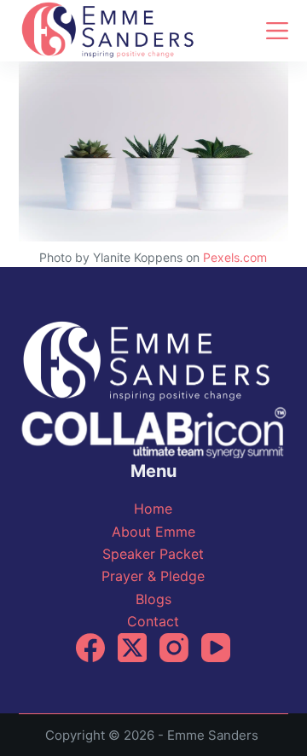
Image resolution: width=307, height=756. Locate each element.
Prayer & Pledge (153, 575)
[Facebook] (90, 647)
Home (153, 508)
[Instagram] (173, 647)
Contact (153, 621)
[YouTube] (215, 647)
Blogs (153, 599)
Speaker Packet (153, 553)
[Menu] (277, 31)
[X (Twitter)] (132, 647)
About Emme (153, 531)
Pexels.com (235, 257)
